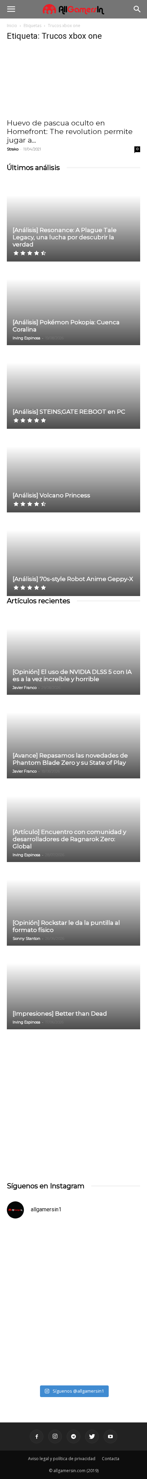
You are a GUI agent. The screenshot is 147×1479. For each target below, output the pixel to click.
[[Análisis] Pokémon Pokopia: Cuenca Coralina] (73, 304)
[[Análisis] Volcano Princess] (73, 471)
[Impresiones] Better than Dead (60, 1013)
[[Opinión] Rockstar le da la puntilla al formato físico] (73, 904)
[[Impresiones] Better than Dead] (73, 988)
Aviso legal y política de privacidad (61, 1459)
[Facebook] (36, 1436)
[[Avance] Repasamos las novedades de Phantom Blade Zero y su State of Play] (73, 737)
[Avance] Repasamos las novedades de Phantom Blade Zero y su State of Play (70, 759)
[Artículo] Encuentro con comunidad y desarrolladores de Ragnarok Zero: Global (69, 839)
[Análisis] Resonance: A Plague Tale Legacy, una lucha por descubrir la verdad (65, 237)
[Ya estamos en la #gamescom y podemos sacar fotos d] (73, 1342)
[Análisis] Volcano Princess (51, 495)
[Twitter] (92, 1436)
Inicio (12, 25)
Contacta (110, 1459)
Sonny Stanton (26, 938)
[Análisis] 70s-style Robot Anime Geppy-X (73, 578)
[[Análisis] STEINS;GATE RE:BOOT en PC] (73, 387)
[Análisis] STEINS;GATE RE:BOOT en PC (69, 411)
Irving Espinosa (26, 338)
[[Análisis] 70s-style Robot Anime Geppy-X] (73, 554)
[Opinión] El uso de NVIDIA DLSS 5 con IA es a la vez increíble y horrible (72, 675)
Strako (12, 149)
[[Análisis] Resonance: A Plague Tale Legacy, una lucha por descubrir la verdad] (73, 220)
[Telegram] (73, 1436)
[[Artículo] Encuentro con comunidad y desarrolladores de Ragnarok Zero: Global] (73, 820)
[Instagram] (55, 1436)
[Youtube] (110, 1436)
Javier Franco (25, 687)
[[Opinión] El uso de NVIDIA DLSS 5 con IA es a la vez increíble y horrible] (73, 653)
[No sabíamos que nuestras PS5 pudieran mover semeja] (73, 1264)
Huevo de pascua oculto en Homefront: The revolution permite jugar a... (70, 131)
